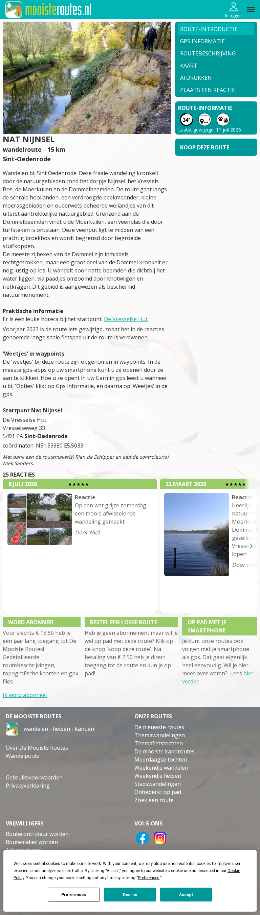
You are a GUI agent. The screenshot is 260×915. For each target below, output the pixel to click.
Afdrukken (196, 77)
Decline (130, 894)
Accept (186, 894)
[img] (250, 9)
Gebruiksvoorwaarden (34, 777)
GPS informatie (202, 41)
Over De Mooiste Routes (37, 747)
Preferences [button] (148, 877)
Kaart (188, 65)
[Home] (12, 728)
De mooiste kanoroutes (164, 751)
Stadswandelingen (157, 784)
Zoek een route (154, 800)
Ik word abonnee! (25, 695)
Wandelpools (22, 756)
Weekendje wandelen (161, 767)
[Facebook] (142, 837)
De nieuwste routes (159, 727)
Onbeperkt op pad (157, 792)
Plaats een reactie (207, 90)
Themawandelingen (159, 735)
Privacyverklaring (28, 785)
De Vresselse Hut (126, 319)
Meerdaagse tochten (160, 759)
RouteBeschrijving (208, 53)
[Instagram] (160, 837)
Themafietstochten (158, 743)
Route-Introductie (209, 29)
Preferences (73, 894)
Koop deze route (204, 147)
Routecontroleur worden (37, 834)
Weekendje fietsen (157, 775)
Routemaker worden (32, 842)
